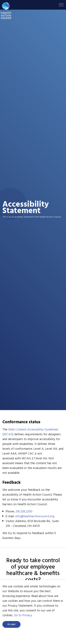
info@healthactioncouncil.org (34, 516)
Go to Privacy (23, 615)
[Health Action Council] (6, 10)
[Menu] (61, 5)
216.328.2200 (23, 511)
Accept (11, 624)
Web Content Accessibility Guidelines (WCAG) (30, 432)
